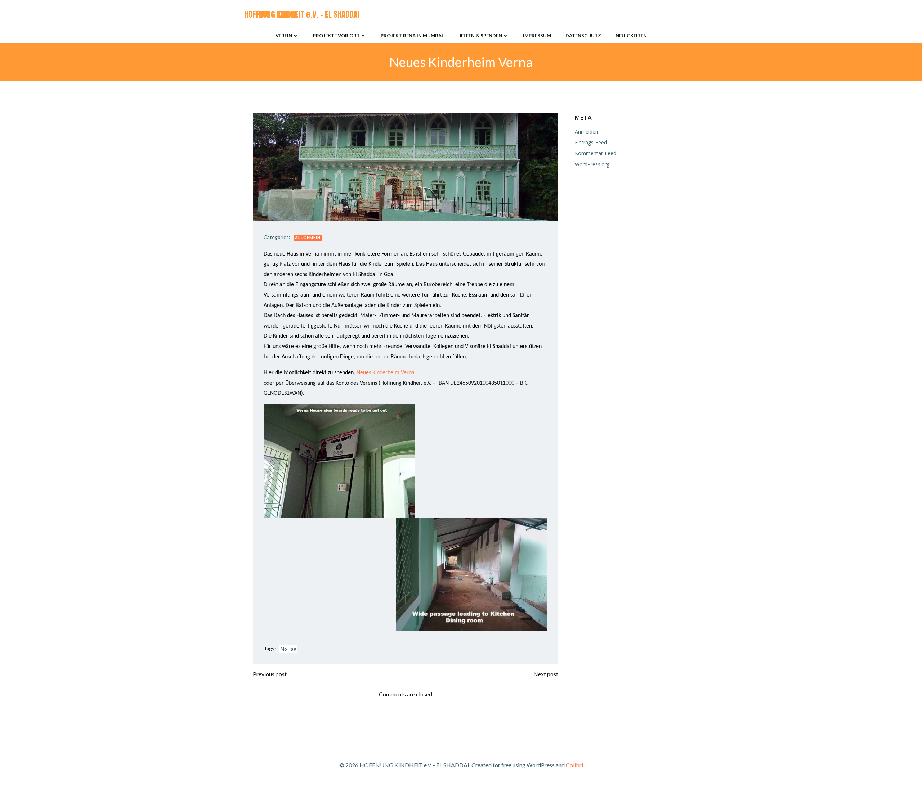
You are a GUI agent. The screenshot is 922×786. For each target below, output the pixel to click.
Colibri (574, 765)
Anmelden (586, 131)
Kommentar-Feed (595, 153)
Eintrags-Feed (591, 142)
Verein (284, 36)
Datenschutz (583, 36)
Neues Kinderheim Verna (386, 373)
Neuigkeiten (631, 36)
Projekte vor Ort (336, 36)
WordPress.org (592, 164)
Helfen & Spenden (479, 36)
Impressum (537, 36)
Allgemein (308, 237)
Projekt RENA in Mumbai (412, 36)
